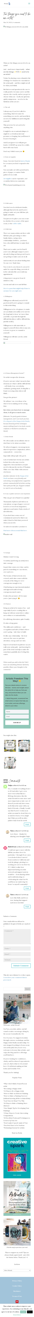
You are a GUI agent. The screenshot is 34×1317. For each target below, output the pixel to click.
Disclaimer (17, 1291)
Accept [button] (23, 1312)
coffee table (16, 223)
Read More (17, 1315)
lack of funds (25, 161)
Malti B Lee (12, 847)
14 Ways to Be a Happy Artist (14, 1091)
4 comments (16, 22)
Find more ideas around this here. (15, 530)
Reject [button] (30, 1312)
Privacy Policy (17, 1281)
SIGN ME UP (17, 722)
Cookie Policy (17, 1286)
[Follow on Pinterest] (17, 1301)
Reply (27, 824)
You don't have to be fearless (14, 1125)
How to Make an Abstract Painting (16, 1093)
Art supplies (7, 178)
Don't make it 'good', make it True (16, 1123)
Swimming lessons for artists (14, 1128)
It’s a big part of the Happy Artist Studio (16, 421)
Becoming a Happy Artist (12, 1089)
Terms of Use (17, 1296)
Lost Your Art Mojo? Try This (14, 1101)
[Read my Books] (17, 1158)
